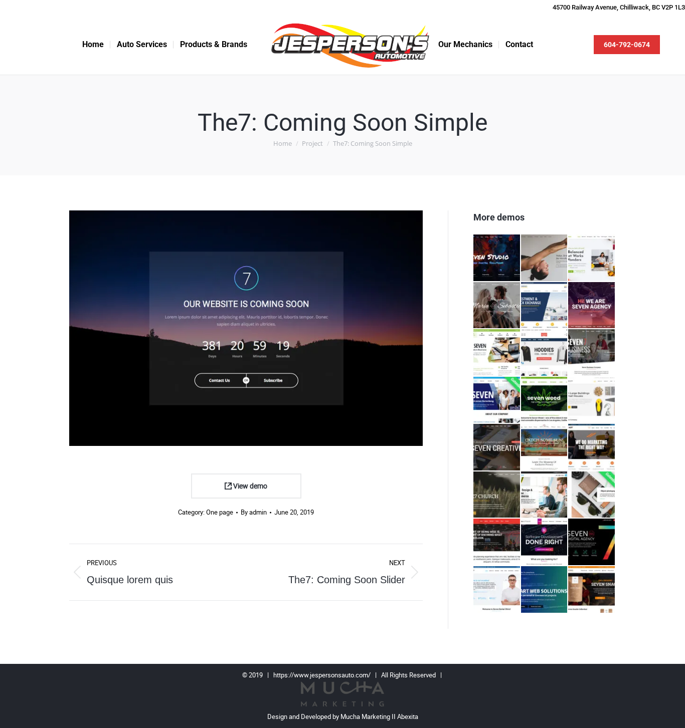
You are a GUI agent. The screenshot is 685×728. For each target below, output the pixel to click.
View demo (249, 486)
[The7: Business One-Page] (592, 353)
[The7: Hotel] (545, 447)
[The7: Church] (497, 495)
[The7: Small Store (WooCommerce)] (592, 590)
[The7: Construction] (592, 400)
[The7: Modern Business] (497, 353)
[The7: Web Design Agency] (592, 542)
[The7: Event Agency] (497, 542)
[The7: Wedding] (497, 306)
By (254, 512)
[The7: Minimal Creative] (545, 495)
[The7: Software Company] (545, 542)
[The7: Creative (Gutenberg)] (592, 495)
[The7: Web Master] (545, 590)
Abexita (407, 716)
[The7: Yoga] (545, 258)
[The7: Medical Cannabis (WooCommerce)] (545, 400)
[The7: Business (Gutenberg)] (497, 400)
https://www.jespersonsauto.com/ (322, 675)
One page (219, 512)
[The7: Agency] (592, 306)
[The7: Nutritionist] (592, 258)
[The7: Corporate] (545, 306)
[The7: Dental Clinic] (497, 590)
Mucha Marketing (366, 716)
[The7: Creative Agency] (497, 447)
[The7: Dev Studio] (497, 258)
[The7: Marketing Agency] (592, 447)
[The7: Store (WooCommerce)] (545, 353)
